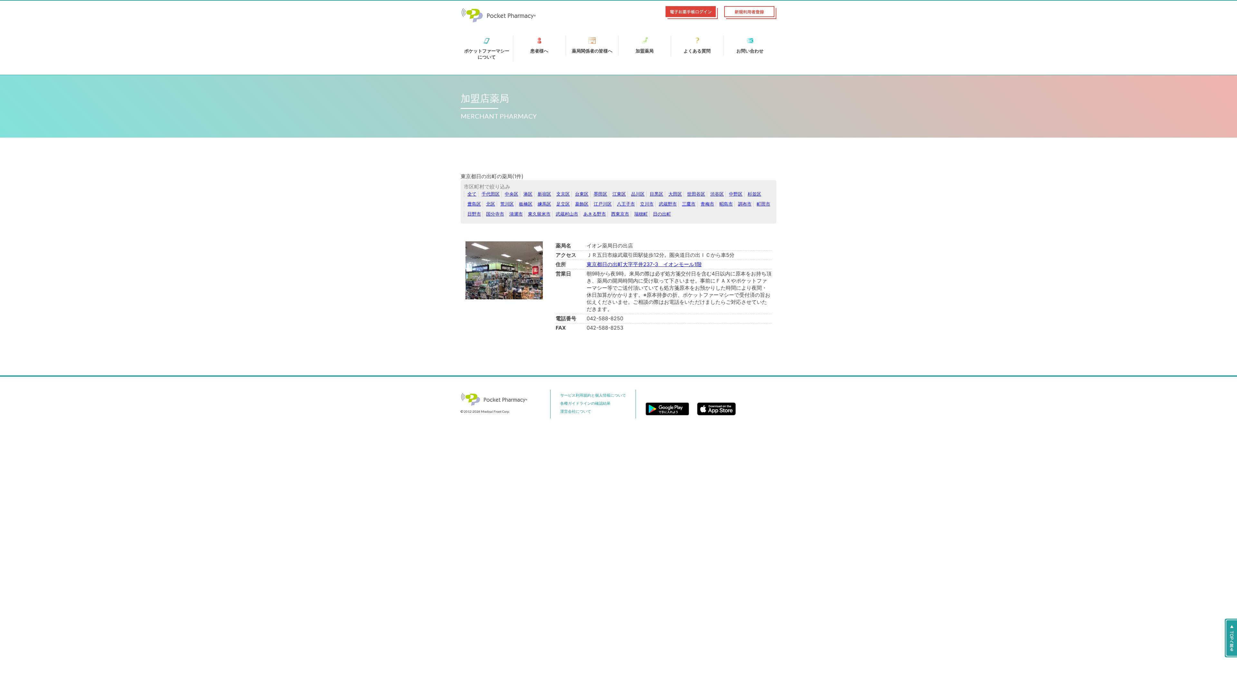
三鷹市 (688, 204)
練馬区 (544, 204)
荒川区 (507, 204)
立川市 (647, 204)
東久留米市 (539, 214)
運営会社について (575, 411)
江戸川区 (603, 204)
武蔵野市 (668, 204)
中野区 (736, 194)
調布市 (745, 204)
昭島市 (726, 204)
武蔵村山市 (567, 214)
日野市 (474, 214)
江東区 (619, 194)
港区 (527, 194)
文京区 (563, 194)
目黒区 (656, 194)
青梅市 (707, 204)
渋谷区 (717, 194)
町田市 (763, 204)
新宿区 (544, 194)
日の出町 (662, 214)
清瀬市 (516, 214)
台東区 (582, 194)
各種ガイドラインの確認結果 (585, 403)
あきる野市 (594, 214)
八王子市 (626, 204)
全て (471, 194)
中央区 (511, 194)
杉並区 (754, 194)
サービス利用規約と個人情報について (593, 395)
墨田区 (600, 194)
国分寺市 (495, 214)
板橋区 (525, 204)
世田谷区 (696, 194)
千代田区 (491, 194)
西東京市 (620, 214)
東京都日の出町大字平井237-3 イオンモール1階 (644, 264)
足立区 (563, 204)
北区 (490, 204)
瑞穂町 (641, 214)
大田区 (675, 194)
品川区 (638, 194)
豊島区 (474, 204)
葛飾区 (582, 204)
